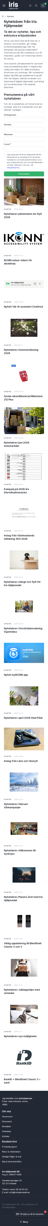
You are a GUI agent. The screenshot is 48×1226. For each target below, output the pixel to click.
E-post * (7, 144)
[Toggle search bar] (36, 6)
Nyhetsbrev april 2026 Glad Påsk (23, 717)
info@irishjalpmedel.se (19, 1192)
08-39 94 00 (22, 1189)
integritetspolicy (13, 168)
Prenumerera (24, 174)
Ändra (5, 1104)
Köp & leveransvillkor (12, 1161)
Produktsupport (9, 1146)
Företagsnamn (10, 115)
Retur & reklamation (11, 1151)
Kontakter (6, 1126)
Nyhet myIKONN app (16, 674)
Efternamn (8, 134)
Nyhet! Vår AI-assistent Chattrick (23, 306)
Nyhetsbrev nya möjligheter (20, 1036)
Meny (25, 1222)
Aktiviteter (6, 1131)
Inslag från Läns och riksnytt (21, 761)
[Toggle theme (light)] (30, 6)
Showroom (7, 1116)
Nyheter (10, 16)
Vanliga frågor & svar (12, 1156)
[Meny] (4, 5)
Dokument (7, 1121)
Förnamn (7, 125)
